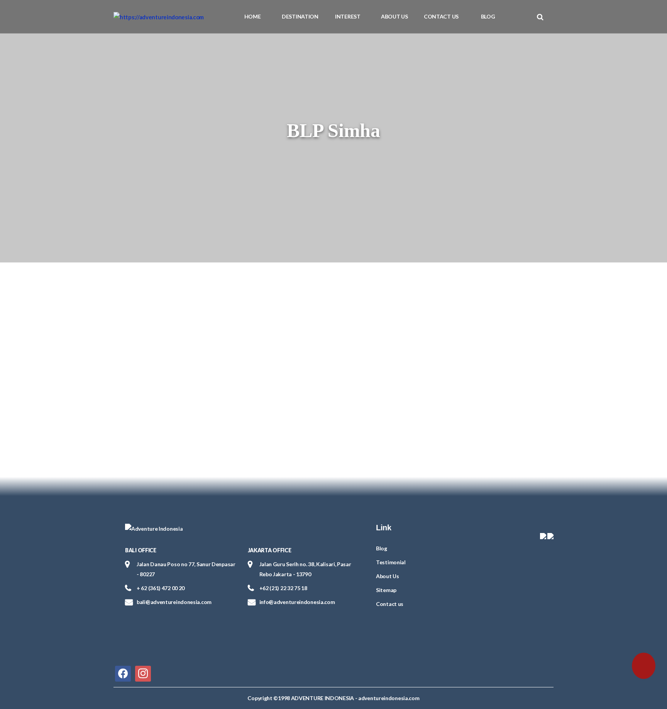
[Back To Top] (22, 664)
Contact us (441, 16)
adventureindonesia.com (388, 698)
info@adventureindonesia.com (297, 602)
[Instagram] (143, 672)
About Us (394, 16)
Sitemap (386, 590)
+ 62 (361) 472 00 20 (161, 588)
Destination (300, 16)
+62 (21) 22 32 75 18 (283, 588)
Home (252, 16)
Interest (348, 16)
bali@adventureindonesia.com (174, 602)
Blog (488, 16)
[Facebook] (123, 672)
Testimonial (391, 562)
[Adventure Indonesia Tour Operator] (158, 16)
